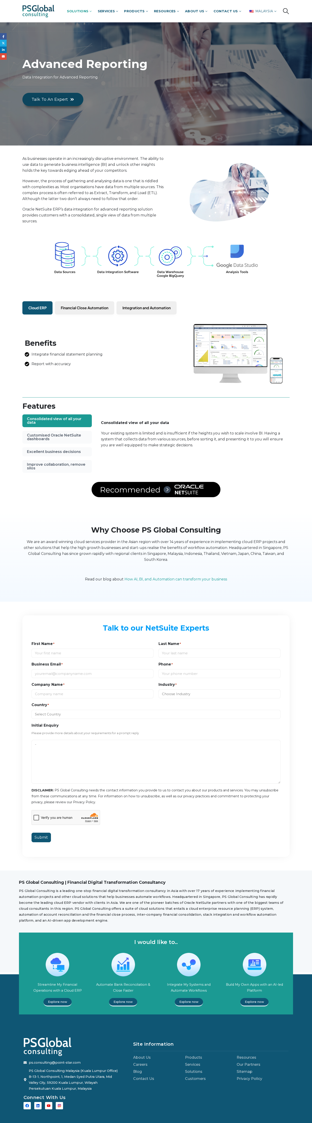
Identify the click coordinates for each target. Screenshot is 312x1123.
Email (3, 56)
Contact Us (226, 11)
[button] (286, 11)
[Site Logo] (38, 11)
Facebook (3, 36)
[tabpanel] (193, 436)
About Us (194, 11)
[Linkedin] (38, 1105)
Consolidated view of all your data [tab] (54, 421)
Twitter (3, 43)
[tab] (37, 308)
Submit (41, 837)
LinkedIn (3, 50)
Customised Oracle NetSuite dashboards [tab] (54, 437)
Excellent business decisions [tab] (54, 452)
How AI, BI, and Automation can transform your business (175, 579)
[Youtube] (48, 1105)
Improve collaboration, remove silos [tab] (56, 466)
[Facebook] (27, 1105)
